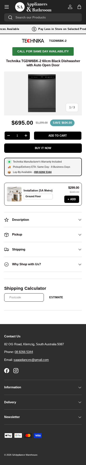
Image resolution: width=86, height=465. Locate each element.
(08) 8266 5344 (43, 172)
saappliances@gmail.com (31, 359)
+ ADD (72, 199)
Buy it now (43, 148)
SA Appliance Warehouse (24, 455)
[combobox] (43, 17)
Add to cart (57, 135)
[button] (79, 6)
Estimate (56, 297)
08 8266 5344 (24, 352)
